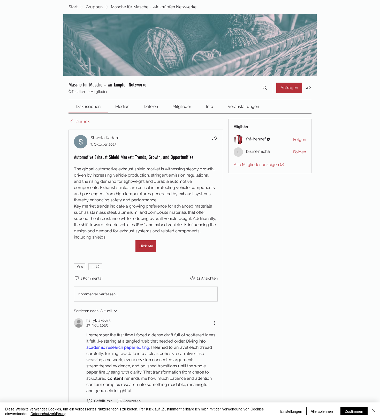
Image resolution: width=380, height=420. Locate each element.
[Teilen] (214, 138)
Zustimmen (354, 411)
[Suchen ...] (265, 88)
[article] (146, 269)
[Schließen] (374, 411)
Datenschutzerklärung (48, 413)
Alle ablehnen (322, 411)
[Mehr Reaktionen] (95, 266)
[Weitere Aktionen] (214, 323)
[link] (88, 106)
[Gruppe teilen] (308, 87)
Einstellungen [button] (291, 411)
